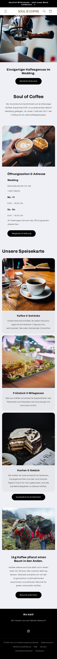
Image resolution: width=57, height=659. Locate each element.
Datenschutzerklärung (22, 647)
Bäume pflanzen (28, 595)
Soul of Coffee (16, 642)
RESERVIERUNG (29, 81)
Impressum (39, 651)
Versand (43, 647)
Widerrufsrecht (47, 642)
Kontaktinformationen (24, 651)
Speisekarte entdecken (28, 497)
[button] (6, 11)
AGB (35, 647)
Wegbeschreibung (21, 233)
